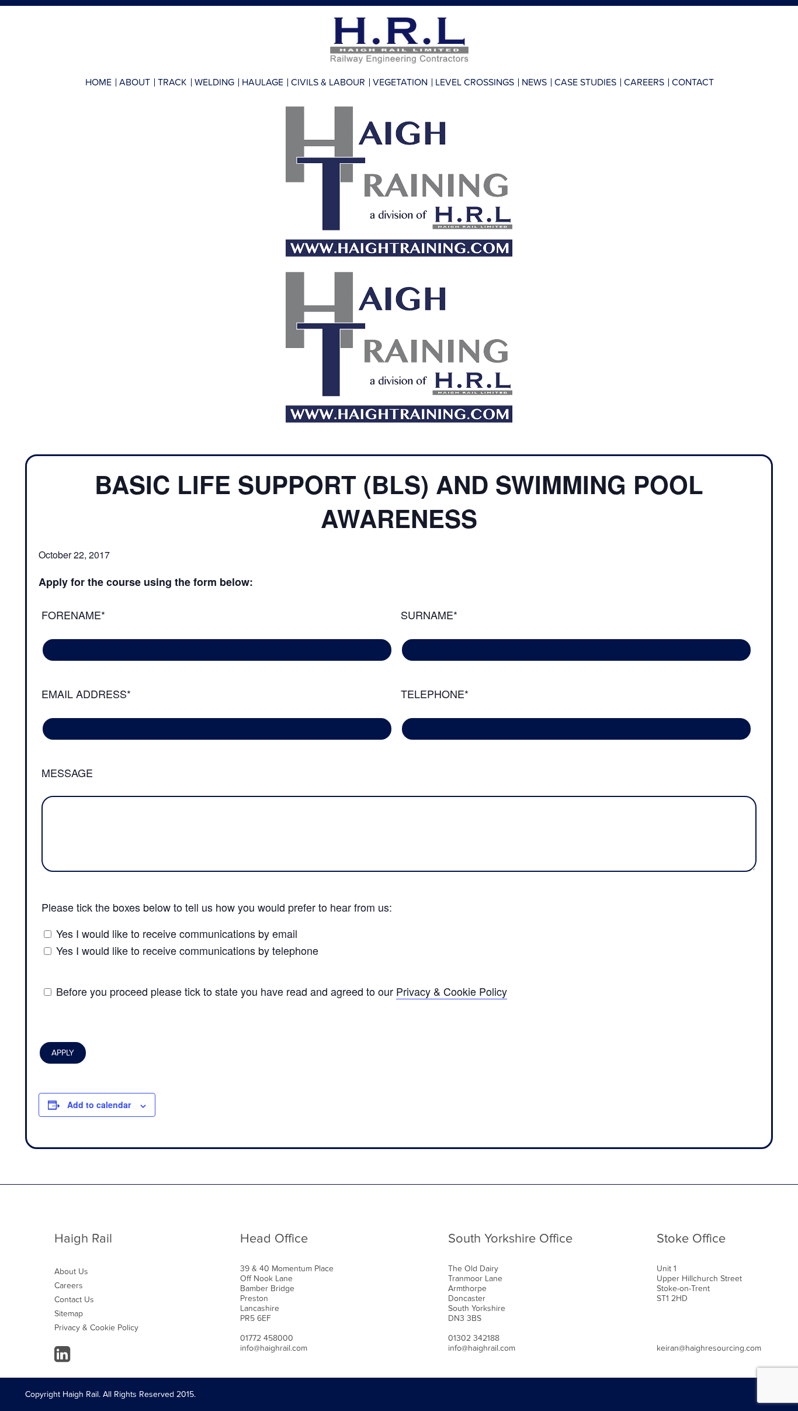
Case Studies (585, 82)
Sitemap (68, 1314)
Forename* (73, 614)
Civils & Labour (328, 82)
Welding (214, 82)
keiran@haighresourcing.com (709, 1348)
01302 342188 (473, 1338)
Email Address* (86, 693)
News (534, 82)
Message (67, 772)
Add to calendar (99, 1104)
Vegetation (400, 82)
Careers (644, 82)
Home (98, 82)
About (134, 82)
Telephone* (435, 693)
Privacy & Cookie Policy (451, 991)
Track (172, 82)
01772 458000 (266, 1338)
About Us (71, 1272)
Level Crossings (474, 82)
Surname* (429, 614)
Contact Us (74, 1300)
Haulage (262, 82)
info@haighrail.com (273, 1348)
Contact (693, 82)
